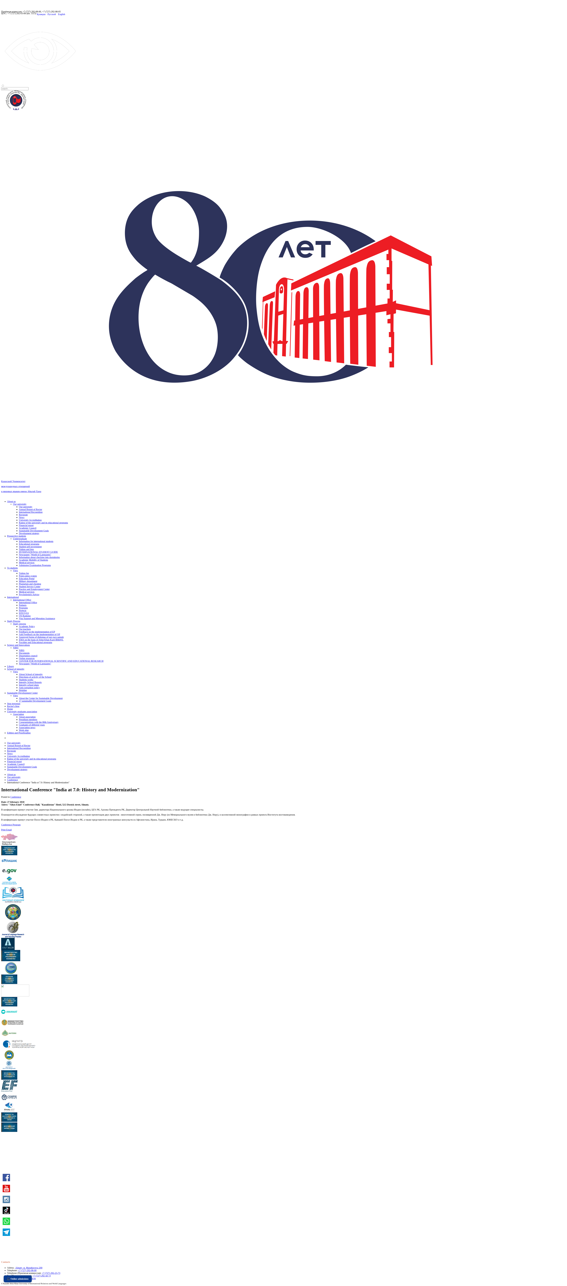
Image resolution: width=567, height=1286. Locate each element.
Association (18, 714)
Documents (24, 653)
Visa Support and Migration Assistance (37, 618)
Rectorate (23, 514)
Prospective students (16, 536)
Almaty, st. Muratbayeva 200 (28, 1267)
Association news (27, 727)
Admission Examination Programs (35, 565)
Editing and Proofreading (19, 733)
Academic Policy (27, 626)
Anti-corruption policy (29, 687)
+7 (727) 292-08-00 (27, 1270)
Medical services (26, 562)
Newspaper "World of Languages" (35, 554)
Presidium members (28, 719)
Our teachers (25, 629)
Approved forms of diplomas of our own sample (41, 637)
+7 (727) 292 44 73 (41, 1275)
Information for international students (36, 541)
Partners (22, 605)
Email (9, 830)
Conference (12, 780)
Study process (19, 624)
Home (10, 709)
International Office (22, 600)
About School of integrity (31, 674)
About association (27, 717)
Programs (23, 608)
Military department (28, 581)
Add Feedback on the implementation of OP (39, 634)
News (21, 517)
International (13, 597)
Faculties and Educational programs (35, 642)
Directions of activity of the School (35, 677)
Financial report (26, 525)
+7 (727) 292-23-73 (51, 1273)
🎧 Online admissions (17, 1279)
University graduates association (22, 711)
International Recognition (31, 512)
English (61, 14)
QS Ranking (25, 616)
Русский (52, 14)
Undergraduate (20, 538)
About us (11, 501)
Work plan (24, 730)
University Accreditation (30, 520)
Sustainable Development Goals (34, 530)
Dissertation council (28, 655)
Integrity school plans (29, 685)
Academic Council (27, 528)
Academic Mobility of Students (33, 560)
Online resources (27, 658)
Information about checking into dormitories (39, 557)
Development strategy (29, 533)
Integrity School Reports (30, 682)
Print (3, 830)
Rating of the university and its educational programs (43, 522)
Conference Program (11, 824)
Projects (22, 610)
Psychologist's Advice (29, 594)
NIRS (15, 647)
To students (12, 568)
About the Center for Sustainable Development (41, 698)
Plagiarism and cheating (30, 584)
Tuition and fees (26, 549)
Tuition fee (24, 573)
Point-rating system (28, 576)
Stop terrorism (13, 703)
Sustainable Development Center (22, 693)
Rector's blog (13, 706)
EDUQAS (24, 613)
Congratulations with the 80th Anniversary (38, 722)
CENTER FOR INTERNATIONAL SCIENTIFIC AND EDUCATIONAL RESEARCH (61, 661)
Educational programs (29, 544)
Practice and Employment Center (34, 589)
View (15, 570)
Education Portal (26, 578)
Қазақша (41, 14)
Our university (19, 504)
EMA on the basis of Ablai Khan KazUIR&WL (41, 639)
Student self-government (30, 546)
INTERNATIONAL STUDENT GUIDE (38, 552)
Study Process (13, 621)
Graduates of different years (32, 725)
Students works (26, 679)
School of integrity (15, 669)
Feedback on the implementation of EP (37, 632)
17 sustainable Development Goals (35, 701)
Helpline (23, 690)
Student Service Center (29, 586)
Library (10, 666)
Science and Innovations (18, 645)
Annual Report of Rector (30, 509)
